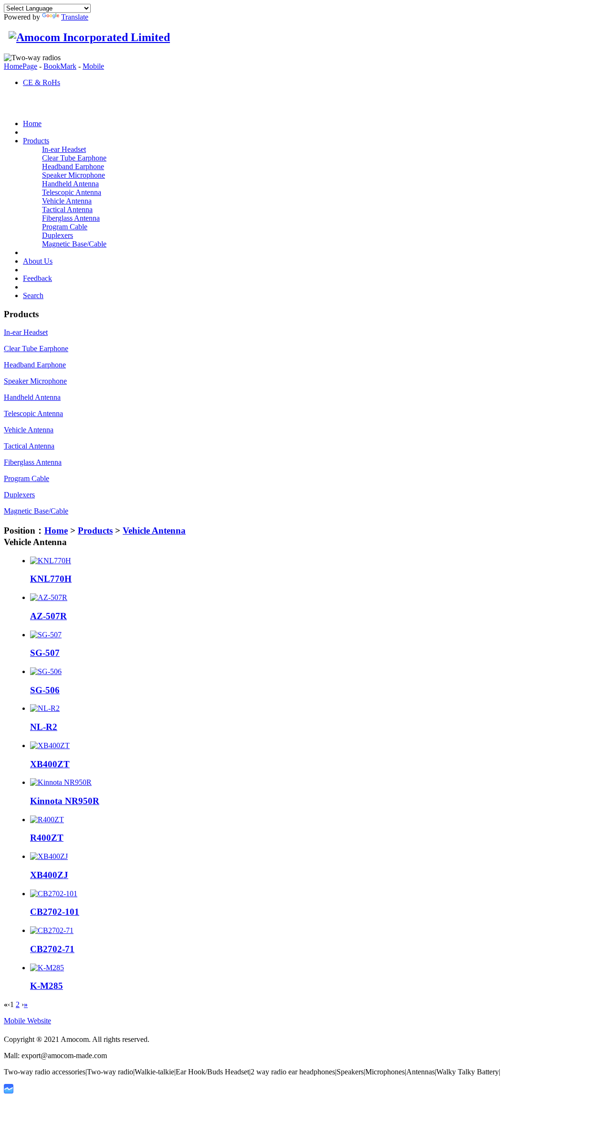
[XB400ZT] (50, 745)
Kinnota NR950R (64, 801)
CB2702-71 (52, 949)
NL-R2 (43, 727)
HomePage (20, 66)
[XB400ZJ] (49, 856)
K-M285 (46, 986)
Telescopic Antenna (71, 192)
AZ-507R (48, 616)
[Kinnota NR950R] (61, 782)
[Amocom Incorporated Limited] (87, 37)
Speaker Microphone (73, 175)
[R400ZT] (47, 819)
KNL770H (51, 579)
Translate (74, 17)
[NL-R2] (45, 708)
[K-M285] (47, 968)
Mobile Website (27, 1021)
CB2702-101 (54, 912)
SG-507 (45, 653)
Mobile (93, 66)
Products (95, 530)
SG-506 (45, 690)
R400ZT (46, 838)
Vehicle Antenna (67, 201)
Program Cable (64, 227)
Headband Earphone (73, 166)
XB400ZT (50, 764)
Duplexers (57, 235)
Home (56, 530)
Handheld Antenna (70, 184)
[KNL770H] (50, 561)
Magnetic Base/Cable (74, 244)
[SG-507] (46, 635)
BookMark (59, 66)
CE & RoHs (41, 82)
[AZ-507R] (48, 597)
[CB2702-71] (52, 930)
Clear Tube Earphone (74, 158)
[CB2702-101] (53, 894)
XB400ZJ (49, 875)
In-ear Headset (64, 149)
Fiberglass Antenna (71, 218)
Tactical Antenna (67, 209)
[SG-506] (46, 671)
